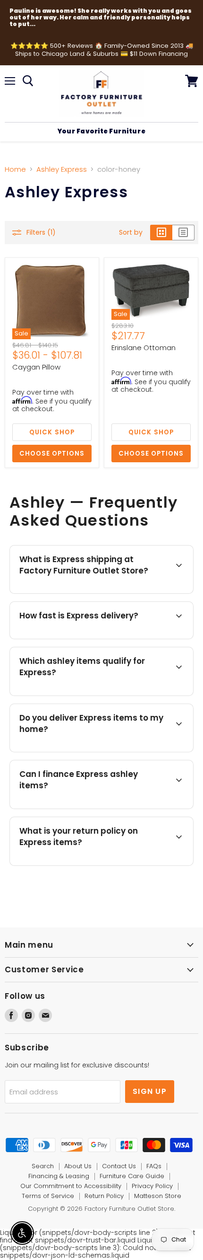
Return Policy (104, 1195)
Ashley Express (61, 169)
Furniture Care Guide (132, 1176)
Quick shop (52, 432)
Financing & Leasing (58, 1176)
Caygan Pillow (36, 367)
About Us (78, 1166)
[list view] (183, 232)
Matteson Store (157, 1195)
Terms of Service (48, 1195)
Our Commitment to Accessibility (70, 1185)
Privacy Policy (152, 1185)
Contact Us (119, 1166)
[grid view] (161, 232)
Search (43, 1166)
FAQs (153, 1166)
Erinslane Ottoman (143, 347)
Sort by (131, 232)
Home (15, 169)
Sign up (150, 1091)
